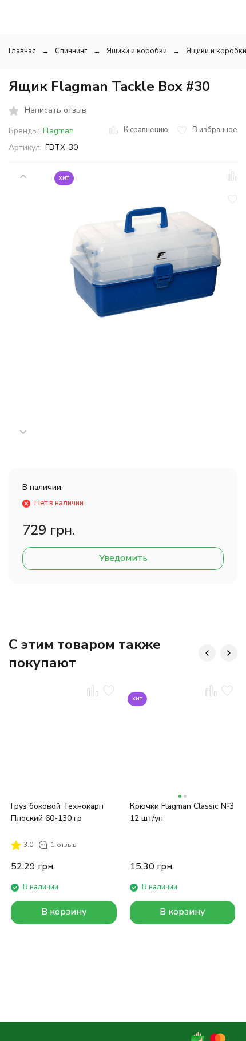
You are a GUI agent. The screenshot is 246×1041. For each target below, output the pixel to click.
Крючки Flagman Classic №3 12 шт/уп (182, 812)
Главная (22, 51)
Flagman (58, 130)
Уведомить (123, 558)
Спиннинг (71, 51)
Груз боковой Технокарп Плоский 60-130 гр (57, 812)
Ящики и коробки (136, 51)
